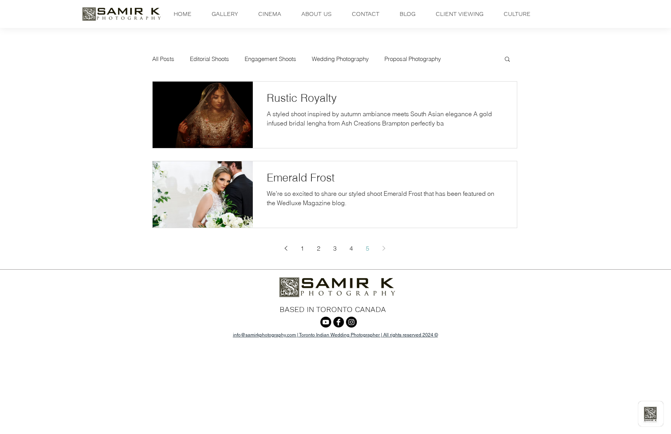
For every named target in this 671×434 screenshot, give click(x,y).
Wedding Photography (340, 59)
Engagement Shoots (270, 59)
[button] (225, 14)
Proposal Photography (412, 59)
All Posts (163, 59)
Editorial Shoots (209, 59)
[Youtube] (325, 322)
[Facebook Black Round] (338, 322)
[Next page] (384, 248)
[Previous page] (286, 248)
